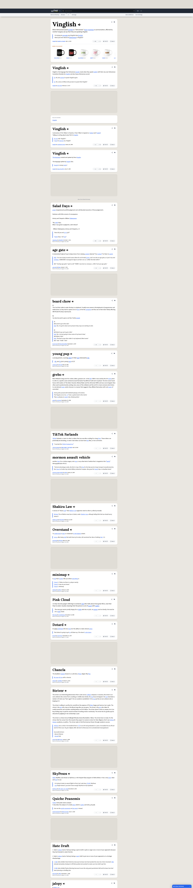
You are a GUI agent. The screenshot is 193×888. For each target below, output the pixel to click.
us (69, 632)
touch (90, 606)
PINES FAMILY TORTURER (66, 447)
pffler (60, 873)
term (58, 461)
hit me (60, 677)
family (108, 461)
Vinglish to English (61, 41)
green (54, 210)
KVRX (66, 472)
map (54, 579)
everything (75, 579)
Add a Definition (129, 15)
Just (56, 785)
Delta (53, 778)
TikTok (54, 438)
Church (58, 469)
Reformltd (61, 520)
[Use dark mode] (141, 10)
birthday (56, 260)
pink (59, 612)
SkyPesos (54, 789)
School (112, 720)
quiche (63, 808)
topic (63, 534)
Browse (63, 15)
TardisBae (60, 681)
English (70, 30)
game (87, 258)
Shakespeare (73, 218)
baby (65, 165)
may (92, 697)
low (88, 441)
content (87, 254)
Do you (56, 139)
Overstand (54, 540)
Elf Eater (61, 540)
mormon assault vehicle (57, 472)
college (89, 695)
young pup (54, 365)
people (77, 72)
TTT (79, 726)
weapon (63, 674)
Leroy (55, 537)
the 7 (101, 537)
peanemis (67, 808)
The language (56, 157)
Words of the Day (55, 15)
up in (65, 233)
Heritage (74, 15)
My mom (56, 677)
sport (77, 856)
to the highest (77, 534)
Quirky (54, 803)
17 (67, 395)
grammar (91, 30)
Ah (55, 361)
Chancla (54, 681)
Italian (91, 133)
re (60, 361)
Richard (56, 514)
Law (65, 511)
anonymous (59, 636)
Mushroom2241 (65, 812)
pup (70, 361)
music (109, 379)
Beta (91, 705)
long (69, 629)
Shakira (83, 514)
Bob (55, 326)
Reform (72, 511)
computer (88, 310)
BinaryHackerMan (63, 344)
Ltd (75, 511)
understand (57, 534)
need (56, 141)
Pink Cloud (54, 615)
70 (87, 783)
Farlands (68, 444)
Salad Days (54, 240)
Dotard (54, 636)
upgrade (65, 35)
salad (56, 223)
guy (61, 707)
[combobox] (99, 10)
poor (86, 30)
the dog (60, 365)
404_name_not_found (63, 789)
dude (79, 609)
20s (88, 358)
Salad (56, 237)
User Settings (138, 15)
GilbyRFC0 (61, 240)
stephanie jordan (61, 144)
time (78, 310)
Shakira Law (55, 520)
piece (74, 805)
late (78, 358)
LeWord (59, 590)
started (62, 78)
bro (72, 444)
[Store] (137, 10)
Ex (54, 78)
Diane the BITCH (61, 169)
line (83, 467)
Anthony (56, 726)
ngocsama (59, 85)
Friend (56, 582)
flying (79, 674)
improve (61, 141)
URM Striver (60, 739)
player (60, 850)
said (65, 237)
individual (60, 629)
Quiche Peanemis (56, 812)
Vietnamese (72, 37)
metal (66, 397)
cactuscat (59, 400)
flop (89, 674)
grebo (53, 400)
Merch (113, 41)
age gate (54, 267)
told (65, 537)
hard (56, 780)
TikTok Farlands (56, 447)
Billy (55, 258)
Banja (59, 267)
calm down (88, 632)
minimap (54, 590)
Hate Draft (54, 873)
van (76, 461)
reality (97, 606)
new (82, 604)
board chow (55, 344)
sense (90, 629)
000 (89, 783)
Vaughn (79, 157)
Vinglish (54, 41)
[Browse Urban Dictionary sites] (56, 10)
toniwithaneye (62, 615)
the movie (75, 808)
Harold (56, 736)
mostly (61, 579)
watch (111, 254)
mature (99, 254)
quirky (82, 805)
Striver (54, 739)
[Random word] (134, 11)
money (95, 609)
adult (70, 358)
